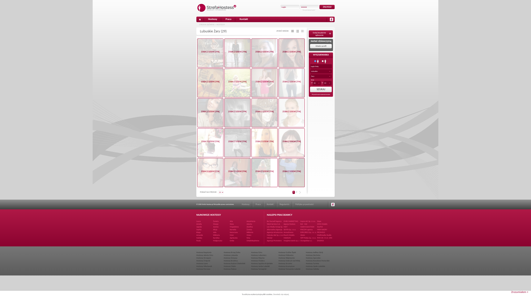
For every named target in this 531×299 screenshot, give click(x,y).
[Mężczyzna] (325, 61)
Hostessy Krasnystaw (286, 266)
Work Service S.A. (273, 224)
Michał (269, 238)
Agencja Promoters (274, 241)
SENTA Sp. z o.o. (290, 230)
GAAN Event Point (307, 227)
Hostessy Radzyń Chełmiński (234, 264)
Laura (198, 221)
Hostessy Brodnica (231, 261)
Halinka (199, 238)
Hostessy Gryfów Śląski (287, 253)
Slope (319, 221)
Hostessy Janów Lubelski (260, 266)
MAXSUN (287, 238)
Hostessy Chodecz (258, 261)
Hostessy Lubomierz (258, 255)
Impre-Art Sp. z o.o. (308, 221)
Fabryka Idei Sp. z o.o (275, 235)
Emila (232, 241)
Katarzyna (234, 232)
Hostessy (212, 19)
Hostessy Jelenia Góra (204, 255)
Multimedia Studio (324, 235)
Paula (198, 241)
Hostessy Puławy (230, 269)
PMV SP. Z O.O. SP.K (324, 238)
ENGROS (320, 241)
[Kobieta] (318, 61)
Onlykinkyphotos (253, 241)
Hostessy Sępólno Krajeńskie (262, 264)
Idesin (302, 235)
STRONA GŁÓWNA (206, 25)
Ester (232, 235)
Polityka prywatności (304, 204)
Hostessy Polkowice (285, 255)
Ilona (232, 224)
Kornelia (233, 230)
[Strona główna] (199, 19)
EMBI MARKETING (291, 221)
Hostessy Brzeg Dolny (232, 253)
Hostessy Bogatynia (203, 253)
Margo (215, 224)
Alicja (215, 230)
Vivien (249, 235)
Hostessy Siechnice (313, 255)
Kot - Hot (303, 224)
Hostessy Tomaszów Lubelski (289, 269)
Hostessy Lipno (202, 264)
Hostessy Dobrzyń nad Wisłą (289, 261)
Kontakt (244, 19)
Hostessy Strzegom (203, 258)
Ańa (231, 221)
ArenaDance (288, 232)
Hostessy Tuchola (312, 264)
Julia (214, 232)
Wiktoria (250, 232)
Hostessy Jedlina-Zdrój (314, 253)
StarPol (320, 227)
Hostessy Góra (256, 253)
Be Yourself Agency (274, 221)
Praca (228, 19)
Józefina (250, 227)
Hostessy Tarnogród (258, 269)
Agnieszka (234, 238)
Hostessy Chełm (230, 266)
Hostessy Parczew (203, 269)
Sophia (198, 230)
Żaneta (216, 221)
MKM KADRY (322, 230)
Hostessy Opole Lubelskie (315, 266)
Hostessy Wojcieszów (286, 258)
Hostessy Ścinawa (230, 258)
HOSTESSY (220, 25)
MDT (285, 227)
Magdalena (234, 227)
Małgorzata (217, 241)
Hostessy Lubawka (231, 255)
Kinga (198, 232)
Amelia (199, 224)
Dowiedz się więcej (281, 294)
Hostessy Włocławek (204, 266)
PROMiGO (321, 232)
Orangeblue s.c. (306, 241)
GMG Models (322, 224)
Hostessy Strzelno (285, 264)
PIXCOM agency (306, 230)
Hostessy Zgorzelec (313, 258)
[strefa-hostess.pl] (216, 7)
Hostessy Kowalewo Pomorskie (318, 261)
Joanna (215, 227)
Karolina (216, 238)
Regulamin (284, 204)
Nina (248, 238)
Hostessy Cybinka (312, 269)
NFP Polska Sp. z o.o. (308, 238)
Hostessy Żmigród (203, 261)
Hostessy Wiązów (258, 258)
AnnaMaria (251, 221)
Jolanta (249, 224)
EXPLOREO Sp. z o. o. (308, 232)
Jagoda (199, 227)
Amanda (199, 235)
